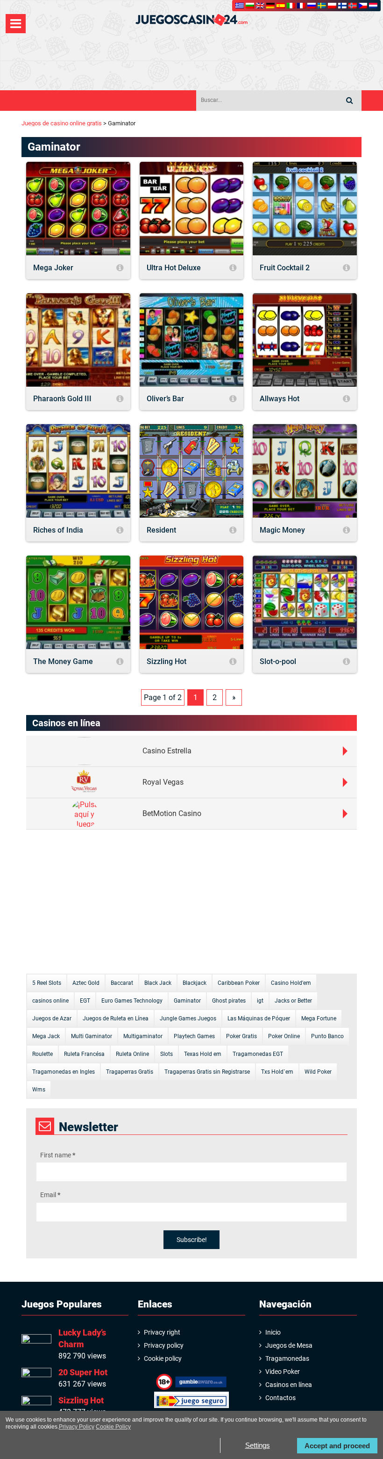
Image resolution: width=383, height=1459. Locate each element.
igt (260, 1000)
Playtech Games (194, 1036)
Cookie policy (163, 1358)
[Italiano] (291, 5)
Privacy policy (164, 1345)
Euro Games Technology (132, 1000)
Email (50, 1195)
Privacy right (162, 1332)
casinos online (50, 1000)
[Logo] (191, 20)
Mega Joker (53, 268)
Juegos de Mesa (288, 1345)
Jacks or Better (293, 1000)
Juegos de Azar (51, 1018)
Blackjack (194, 983)
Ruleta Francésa (84, 1054)
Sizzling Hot (166, 661)
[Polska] (332, 5)
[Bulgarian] (250, 5)
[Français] (301, 5)
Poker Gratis (241, 1036)
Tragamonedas (287, 1358)
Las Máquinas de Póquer (258, 1018)
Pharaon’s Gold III (62, 399)
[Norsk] (352, 5)
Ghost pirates (229, 1000)
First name (57, 1155)
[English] (260, 5)
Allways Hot (279, 399)
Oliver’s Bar (165, 399)
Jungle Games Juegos (188, 1018)
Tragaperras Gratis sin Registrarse (207, 1072)
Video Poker (282, 1371)
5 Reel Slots (46, 983)
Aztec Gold (85, 983)
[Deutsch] (270, 5)
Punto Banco (327, 1036)
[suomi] (342, 5)
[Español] (281, 5)
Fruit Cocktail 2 (285, 268)
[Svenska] (322, 5)
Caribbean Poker (239, 983)
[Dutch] (373, 5)
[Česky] (363, 5)
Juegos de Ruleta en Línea (116, 1018)
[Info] (119, 268)
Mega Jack (46, 1036)
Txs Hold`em (277, 1072)
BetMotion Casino (171, 813)
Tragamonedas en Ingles (63, 1072)
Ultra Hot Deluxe (174, 268)
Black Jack (157, 983)
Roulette (42, 1054)
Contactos (280, 1397)
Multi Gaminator (91, 1036)
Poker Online (284, 1036)
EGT (85, 1000)
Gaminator (187, 1000)
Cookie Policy (113, 1426)
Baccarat (122, 983)
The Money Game (63, 661)
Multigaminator (143, 1036)
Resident (161, 530)
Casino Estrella (167, 750)
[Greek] (239, 5)
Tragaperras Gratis (129, 1072)
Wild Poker (318, 1072)
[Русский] (311, 5)
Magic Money (282, 530)
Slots (166, 1054)
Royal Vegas (163, 782)
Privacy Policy (76, 1426)
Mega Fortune (318, 1018)
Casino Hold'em (291, 983)
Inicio (273, 1332)
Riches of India (58, 530)
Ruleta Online (132, 1054)
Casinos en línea (288, 1384)
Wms (38, 1089)
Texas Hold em (202, 1054)
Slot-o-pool (278, 661)
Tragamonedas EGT (258, 1054)
